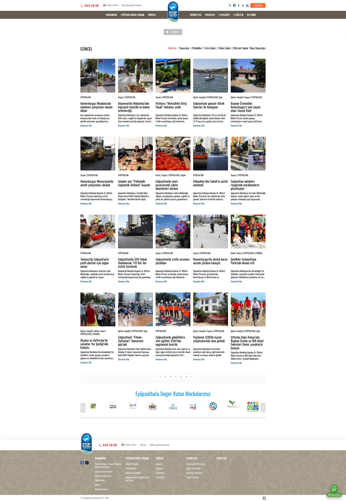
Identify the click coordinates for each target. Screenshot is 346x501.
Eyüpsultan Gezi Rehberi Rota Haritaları (137, 479)
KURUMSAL (111, 15)
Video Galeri (225, 48)
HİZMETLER (195, 15)
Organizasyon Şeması (104, 471)
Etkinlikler (197, 48)
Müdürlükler (100, 480)
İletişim (143, 444)
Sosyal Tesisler (192, 477)
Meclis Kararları (101, 489)
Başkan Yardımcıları (103, 476)
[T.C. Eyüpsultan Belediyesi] (173, 12)
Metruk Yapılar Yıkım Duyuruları (250, 48)
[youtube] (247, 5)
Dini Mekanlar (131, 468)
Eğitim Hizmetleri (193, 468)
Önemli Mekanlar (132, 464)
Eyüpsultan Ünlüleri (133, 472)
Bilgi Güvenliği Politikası (132, 5)
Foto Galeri (210, 48)
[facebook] (238, 5)
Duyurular (184, 48)
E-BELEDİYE (258, 5)
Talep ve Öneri (112, 5)
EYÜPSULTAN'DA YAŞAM (132, 15)
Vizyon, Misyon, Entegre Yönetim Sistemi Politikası (108, 465)
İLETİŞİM (251, 15)
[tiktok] (243, 5)
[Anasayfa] (167, 32)
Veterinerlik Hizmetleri (195, 464)
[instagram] (234, 5)
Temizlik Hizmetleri (194, 472)
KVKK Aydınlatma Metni (159, 444)
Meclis (97, 484)
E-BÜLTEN (238, 15)
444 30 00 (92, 5)
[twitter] (230, 5)
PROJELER (210, 15)
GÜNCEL (152, 15)
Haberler (175, 31)
